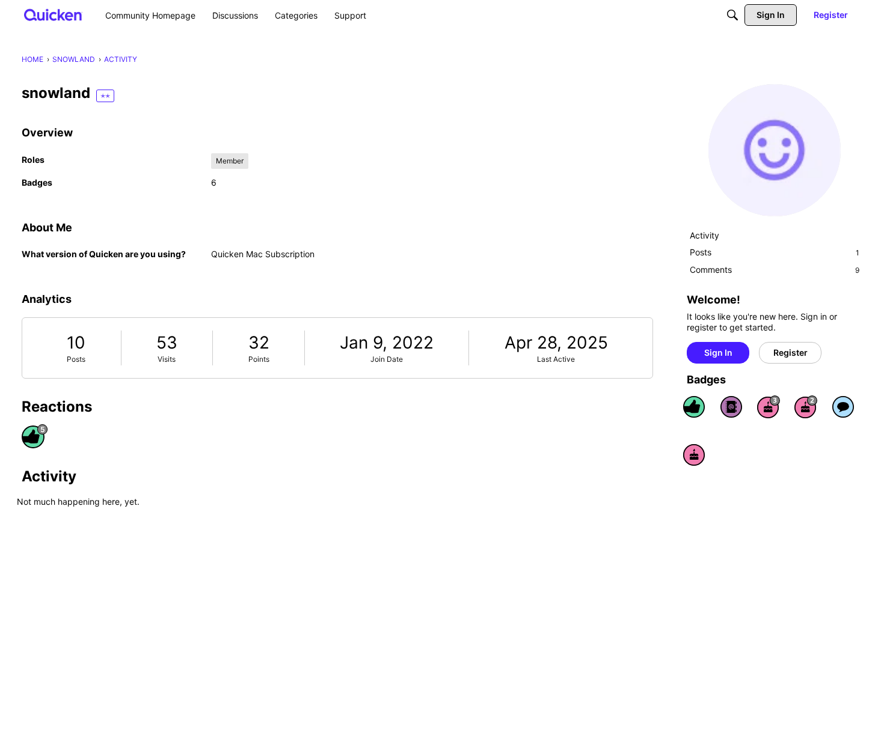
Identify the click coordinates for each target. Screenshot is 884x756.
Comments (774, 269)
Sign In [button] (718, 352)
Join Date (386, 359)
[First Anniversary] (694, 455)
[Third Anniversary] (768, 406)
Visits (167, 359)
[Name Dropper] (731, 406)
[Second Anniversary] (805, 406)
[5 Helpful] (694, 406)
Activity (704, 235)
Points (258, 359)
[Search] (732, 15)
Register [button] (790, 352)
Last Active (556, 359)
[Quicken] (53, 15)
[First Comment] (843, 406)
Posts (76, 359)
